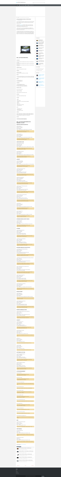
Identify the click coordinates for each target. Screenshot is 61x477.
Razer (36, 70)
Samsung (39, 70)
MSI (40, 69)
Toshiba (41, 70)
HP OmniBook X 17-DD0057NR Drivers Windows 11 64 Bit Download (41, 79)
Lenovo (39, 69)
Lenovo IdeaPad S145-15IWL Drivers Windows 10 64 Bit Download (41, 56)
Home (25, 465)
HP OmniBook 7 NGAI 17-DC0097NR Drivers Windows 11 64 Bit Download (41, 82)
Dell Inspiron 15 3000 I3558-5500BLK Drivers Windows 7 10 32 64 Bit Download (41, 43)
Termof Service (17, 473)
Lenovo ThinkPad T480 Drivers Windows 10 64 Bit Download (41, 64)
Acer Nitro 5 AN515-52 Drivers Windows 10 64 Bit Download (41, 53)
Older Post (33, 465)
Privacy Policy (17, 472)
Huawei (37, 69)
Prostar (42, 69)
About (16, 470)
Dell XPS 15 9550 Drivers (23, 444)
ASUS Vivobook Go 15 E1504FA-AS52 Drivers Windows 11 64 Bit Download (41, 40)
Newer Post (18, 465)
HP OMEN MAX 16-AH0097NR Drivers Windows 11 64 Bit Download (41, 75)
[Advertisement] (30, 11)
